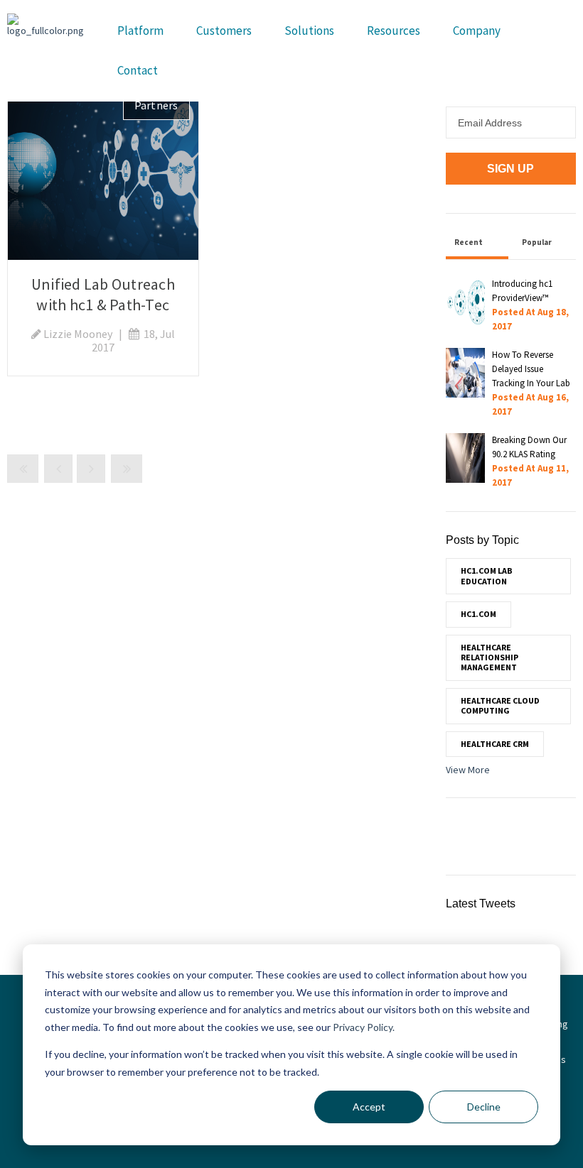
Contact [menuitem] (137, 70)
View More (468, 769)
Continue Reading (103, 171)
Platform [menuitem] (140, 30)
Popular (537, 242)
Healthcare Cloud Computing (500, 705)
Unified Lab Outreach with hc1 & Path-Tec (103, 294)
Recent (468, 242)
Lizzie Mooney (77, 334)
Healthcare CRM (495, 743)
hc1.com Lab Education (487, 575)
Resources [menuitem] (393, 30)
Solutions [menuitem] (309, 30)
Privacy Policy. (364, 1027)
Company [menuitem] (477, 30)
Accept (369, 1107)
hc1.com (478, 613)
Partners (156, 105)
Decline (484, 1107)
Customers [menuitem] (224, 30)
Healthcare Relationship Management (489, 657)
